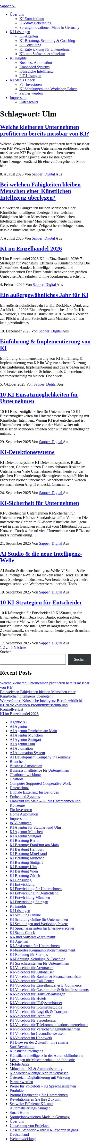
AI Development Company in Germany (40, 757)
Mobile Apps (20, 1064)
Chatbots (16, 779)
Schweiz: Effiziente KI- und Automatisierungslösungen (31, 1106)
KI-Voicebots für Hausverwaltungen (37, 994)
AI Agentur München (26, 735)
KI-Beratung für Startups (29, 954)
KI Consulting (30, 45)
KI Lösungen (20, 32)
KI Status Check (22, 80)
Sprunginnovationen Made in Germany (49, 27)
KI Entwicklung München (30, 897)
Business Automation (35, 62)
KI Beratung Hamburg (27, 849)
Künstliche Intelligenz (36, 71)
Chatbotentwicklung (25, 775)
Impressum (18, 98)
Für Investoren (30, 84)
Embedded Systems (34, 67)
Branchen (17, 761)
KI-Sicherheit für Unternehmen (39, 503)
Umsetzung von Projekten (30, 1126)
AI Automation (21, 748)
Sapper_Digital (44, 174)
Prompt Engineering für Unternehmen (39, 1095)
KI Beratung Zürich (25, 875)
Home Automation (24, 814)
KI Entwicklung (31, 19)
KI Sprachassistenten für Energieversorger (42, 928)
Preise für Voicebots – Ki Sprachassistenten (43, 1086)
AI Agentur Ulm (22, 744)
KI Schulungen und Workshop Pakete (48, 89)
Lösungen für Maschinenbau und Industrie (42, 1060)
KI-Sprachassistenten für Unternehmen (39, 963)
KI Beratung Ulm (23, 867)
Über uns (17, 14)
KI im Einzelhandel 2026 (31, 248)
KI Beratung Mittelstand (28, 854)
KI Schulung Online (25, 915)
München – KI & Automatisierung (36, 1069)
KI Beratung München (27, 858)
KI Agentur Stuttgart (25, 836)
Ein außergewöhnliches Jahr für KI (44, 295)
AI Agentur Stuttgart (25, 739)
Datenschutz (28, 102)
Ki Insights (18, 58)
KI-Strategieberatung (35, 23)
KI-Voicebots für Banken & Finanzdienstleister (46, 976)
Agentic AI (18, 722)
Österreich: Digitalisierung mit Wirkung (40, 1077)
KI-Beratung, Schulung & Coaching (47, 41)
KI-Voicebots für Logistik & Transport (39, 1011)
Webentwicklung (23, 1139)
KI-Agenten (28, 36)
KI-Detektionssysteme (27, 452)
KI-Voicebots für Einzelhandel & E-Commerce (46, 985)
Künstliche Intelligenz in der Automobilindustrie (46, 1055)
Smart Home (19, 1112)
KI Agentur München (26, 832)
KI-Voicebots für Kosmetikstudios (36, 1007)
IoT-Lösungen (30, 76)
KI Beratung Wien (24, 871)
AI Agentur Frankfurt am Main (33, 731)
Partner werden (31, 93)
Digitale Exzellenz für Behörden (34, 792)
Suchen (5, 652)
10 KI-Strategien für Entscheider (41, 602)
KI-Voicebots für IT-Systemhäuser (36, 1003)
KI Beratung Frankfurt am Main (34, 845)
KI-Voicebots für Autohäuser (32, 972)
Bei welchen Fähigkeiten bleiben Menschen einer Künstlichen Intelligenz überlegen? (40, 191)
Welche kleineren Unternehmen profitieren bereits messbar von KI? (44, 130)
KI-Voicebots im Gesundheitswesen (37, 1033)
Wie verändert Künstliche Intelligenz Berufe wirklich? (41, 701)
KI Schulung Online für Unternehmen (39, 919)
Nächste (20, 647)
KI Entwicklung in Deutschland (34, 893)
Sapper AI (8, 6)
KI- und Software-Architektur (42, 54)
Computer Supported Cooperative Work (40, 783)
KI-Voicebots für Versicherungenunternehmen (45, 1029)
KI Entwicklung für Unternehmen (45, 49)
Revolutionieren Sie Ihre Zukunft (35, 1099)
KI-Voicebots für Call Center (32, 981)
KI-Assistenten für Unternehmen (35, 946)
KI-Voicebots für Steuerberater (33, 1020)
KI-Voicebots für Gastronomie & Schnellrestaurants (49, 990)
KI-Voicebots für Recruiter (30, 1016)
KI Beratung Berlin (24, 840)
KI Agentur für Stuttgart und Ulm (35, 827)
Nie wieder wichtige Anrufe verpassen (39, 1073)
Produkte (17, 1090)
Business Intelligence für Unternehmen (39, 770)
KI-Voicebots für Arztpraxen (31, 968)
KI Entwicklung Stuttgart (29, 902)
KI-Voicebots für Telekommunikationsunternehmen (49, 1025)
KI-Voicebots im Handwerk (31, 1038)
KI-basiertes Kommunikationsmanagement (42, 950)
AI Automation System (27, 753)
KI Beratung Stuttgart (26, 862)
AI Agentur (18, 726)
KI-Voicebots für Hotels (28, 998)
